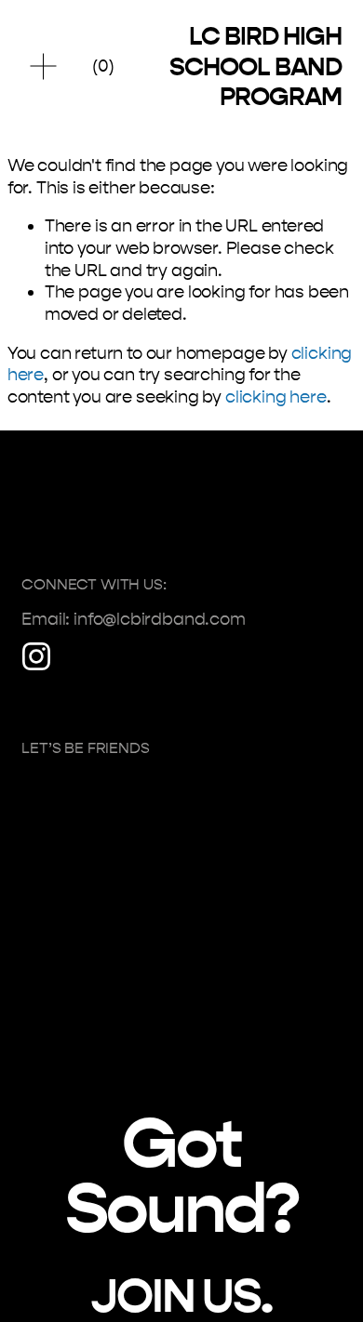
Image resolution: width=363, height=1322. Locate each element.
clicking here (276, 397)
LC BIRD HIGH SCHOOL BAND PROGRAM (255, 66)
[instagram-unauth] (36, 656)
